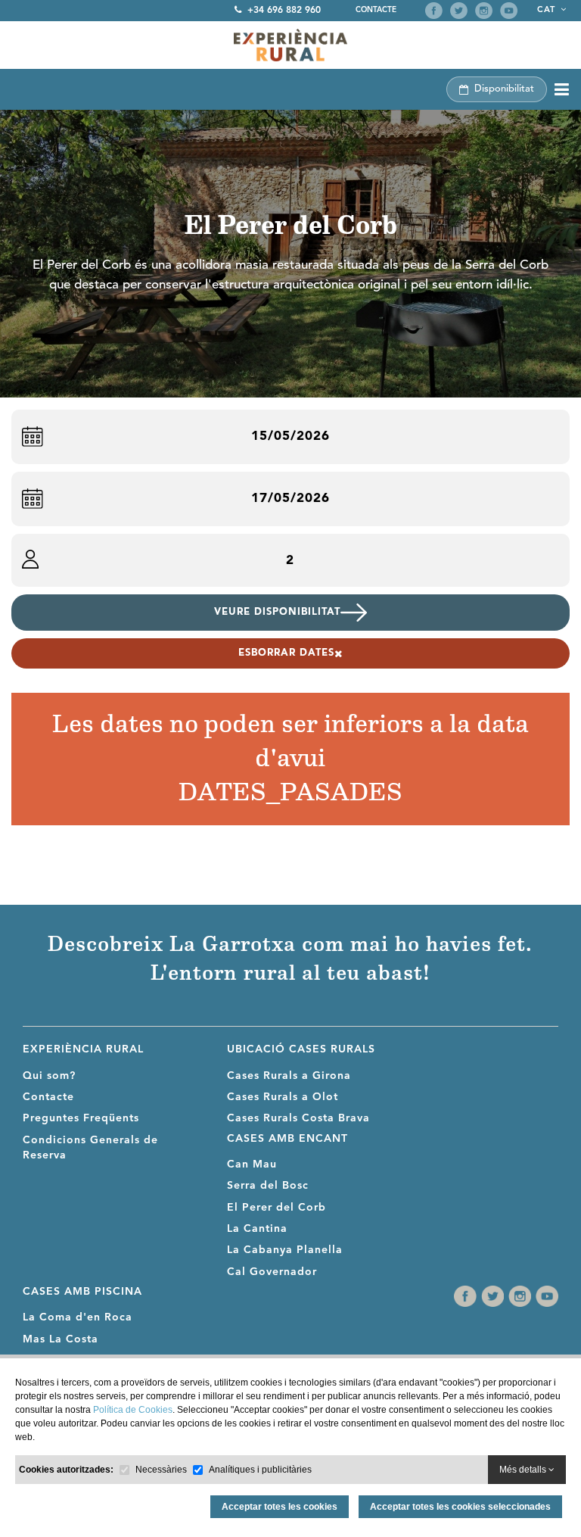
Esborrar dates (286, 653)
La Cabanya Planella (285, 1250)
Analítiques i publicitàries (260, 1469)
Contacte (376, 10)
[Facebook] (434, 10)
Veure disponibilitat (277, 612)
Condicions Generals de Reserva (90, 1148)
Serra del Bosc (268, 1185)
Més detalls (523, 1469)
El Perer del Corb (276, 1207)
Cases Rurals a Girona (289, 1076)
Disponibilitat (504, 89)
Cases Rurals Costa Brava (298, 1118)
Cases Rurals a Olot (282, 1097)
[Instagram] (483, 10)
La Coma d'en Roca (77, 1317)
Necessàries (161, 1469)
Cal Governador (272, 1272)
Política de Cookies (132, 1409)
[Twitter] (459, 10)
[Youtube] (508, 10)
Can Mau (252, 1164)
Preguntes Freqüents (81, 1118)
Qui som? (49, 1076)
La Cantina (257, 1229)
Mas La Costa (60, 1339)
